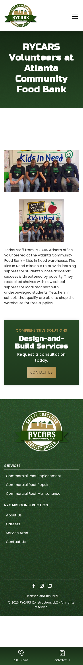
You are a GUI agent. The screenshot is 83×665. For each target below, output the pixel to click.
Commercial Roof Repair (27, 484)
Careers (13, 524)
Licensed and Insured (41, 596)
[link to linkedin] (49, 585)
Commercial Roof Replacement (33, 475)
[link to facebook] (33, 585)
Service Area (17, 532)
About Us (14, 515)
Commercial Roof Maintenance (33, 493)
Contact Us (41, 372)
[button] (72, 16)
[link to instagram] (41, 585)
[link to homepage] (20, 15)
